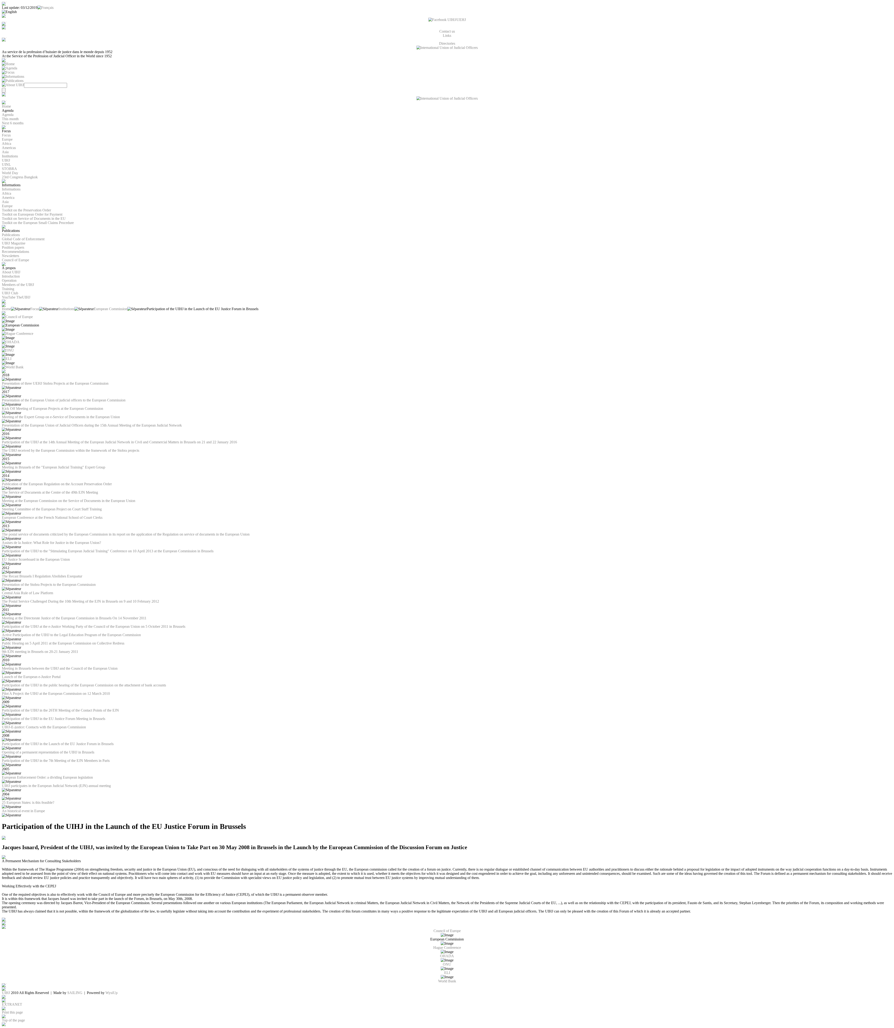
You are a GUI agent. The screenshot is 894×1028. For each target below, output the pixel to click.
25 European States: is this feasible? (28, 802)
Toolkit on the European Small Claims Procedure (38, 223)
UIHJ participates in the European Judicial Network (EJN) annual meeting (56, 786)
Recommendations (15, 252)
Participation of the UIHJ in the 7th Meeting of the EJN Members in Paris (56, 761)
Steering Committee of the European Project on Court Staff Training (52, 509)
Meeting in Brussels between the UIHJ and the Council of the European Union (60, 668)
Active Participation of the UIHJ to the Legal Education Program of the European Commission (71, 635)
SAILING (74, 993)
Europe (7, 139)
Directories (447, 43)
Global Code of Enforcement (23, 239)
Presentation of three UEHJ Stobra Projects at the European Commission (55, 383)
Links (447, 35)
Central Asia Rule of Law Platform (27, 593)
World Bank (447, 981)
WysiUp (111, 993)
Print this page (12, 1012)
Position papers (13, 247)
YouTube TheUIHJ (16, 297)
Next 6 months (13, 123)
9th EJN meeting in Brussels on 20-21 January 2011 (40, 652)
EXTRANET (12, 1004)
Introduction (11, 276)
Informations (11, 189)
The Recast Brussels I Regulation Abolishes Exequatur (42, 576)
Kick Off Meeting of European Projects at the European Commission (52, 409)
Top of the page (13, 1020)
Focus (6, 135)
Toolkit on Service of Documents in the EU (34, 219)
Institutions (10, 156)
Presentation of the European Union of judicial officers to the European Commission (63, 400)
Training (8, 289)
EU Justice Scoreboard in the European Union (36, 559)
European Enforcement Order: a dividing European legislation (47, 777)
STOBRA (9, 169)
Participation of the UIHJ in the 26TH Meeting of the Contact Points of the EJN (60, 710)
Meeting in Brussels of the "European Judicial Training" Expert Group (53, 467)
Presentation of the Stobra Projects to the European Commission (49, 585)
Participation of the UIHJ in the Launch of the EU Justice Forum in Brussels (58, 744)
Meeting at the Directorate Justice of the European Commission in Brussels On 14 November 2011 (74, 618)
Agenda (8, 115)
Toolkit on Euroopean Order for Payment (32, 214)
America (8, 198)
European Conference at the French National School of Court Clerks (52, 517)
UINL (6, 164)
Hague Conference (447, 948)
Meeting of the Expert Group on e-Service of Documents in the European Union (61, 417)
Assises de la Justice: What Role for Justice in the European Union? (51, 543)
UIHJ (6, 160)
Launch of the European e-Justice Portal (31, 677)
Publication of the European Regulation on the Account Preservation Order (57, 484)
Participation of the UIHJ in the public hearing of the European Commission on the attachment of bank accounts (84, 685)
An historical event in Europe (23, 811)
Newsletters (10, 256)
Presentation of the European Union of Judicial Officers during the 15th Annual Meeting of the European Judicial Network (92, 425)
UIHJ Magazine (13, 243)
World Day (10, 173)
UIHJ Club (10, 293)
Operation (9, 280)
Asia (5, 152)
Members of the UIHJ (18, 285)
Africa (6, 144)
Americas (9, 148)
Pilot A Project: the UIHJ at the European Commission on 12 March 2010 (56, 694)
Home (6, 106)
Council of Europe (15, 260)
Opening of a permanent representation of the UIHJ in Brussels (48, 752)
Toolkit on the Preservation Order (26, 210)
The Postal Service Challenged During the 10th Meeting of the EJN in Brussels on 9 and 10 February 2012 (80, 601)
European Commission (110, 309)
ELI (447, 973)
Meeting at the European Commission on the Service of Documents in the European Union (68, 501)
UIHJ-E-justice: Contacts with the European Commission (44, 727)
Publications (11, 235)
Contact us (447, 31)
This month (10, 119)
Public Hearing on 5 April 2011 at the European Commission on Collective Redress (63, 643)
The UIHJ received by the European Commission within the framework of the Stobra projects (70, 450)
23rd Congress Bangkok (20, 177)
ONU (447, 964)
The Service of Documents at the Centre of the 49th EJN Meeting (50, 492)
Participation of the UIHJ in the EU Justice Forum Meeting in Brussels (53, 719)
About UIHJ (11, 272)
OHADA (447, 956)
